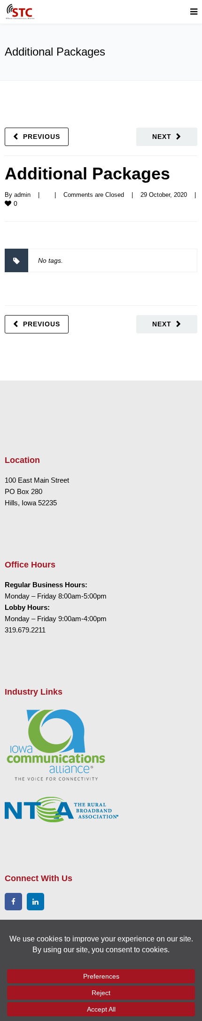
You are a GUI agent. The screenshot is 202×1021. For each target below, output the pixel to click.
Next (161, 136)
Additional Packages (87, 173)
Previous (41, 136)
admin (22, 194)
